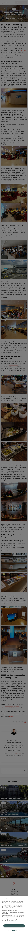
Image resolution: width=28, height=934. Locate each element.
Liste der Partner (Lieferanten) (8, 922)
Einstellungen (14, 930)
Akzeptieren (14, 926)
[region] (14, 915)
